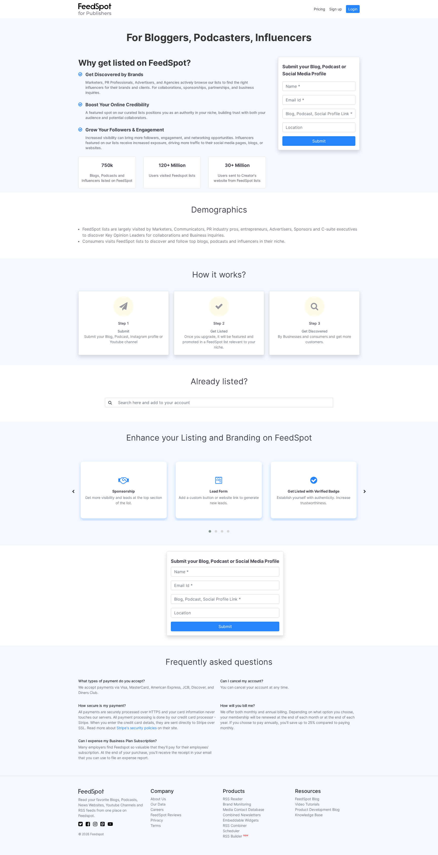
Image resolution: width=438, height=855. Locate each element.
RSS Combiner (235, 825)
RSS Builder (235, 836)
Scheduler (231, 831)
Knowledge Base (309, 815)
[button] (210, 531)
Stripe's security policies (137, 728)
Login (352, 9)
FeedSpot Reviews (166, 815)
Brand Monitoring (237, 804)
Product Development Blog (317, 809)
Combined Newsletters (242, 815)
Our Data (158, 804)
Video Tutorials (307, 804)
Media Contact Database (243, 809)
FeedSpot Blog (307, 799)
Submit (319, 141)
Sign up (335, 9)
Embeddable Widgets (241, 820)
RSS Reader (233, 799)
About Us (158, 799)
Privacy (157, 820)
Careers (157, 809)
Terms (156, 825)
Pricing (319, 9)
